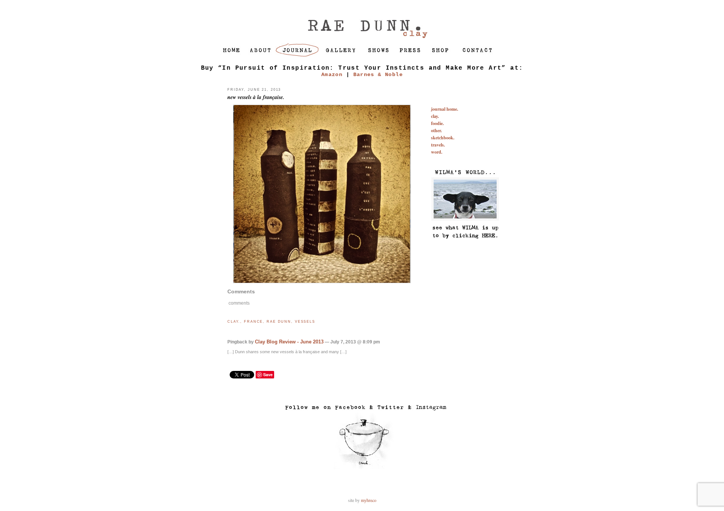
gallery (341, 50)
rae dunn (279, 321)
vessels (305, 321)
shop (439, 50)
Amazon (331, 75)
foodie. (437, 123)
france (253, 321)
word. (436, 152)
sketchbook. (442, 137)
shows (378, 50)
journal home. (444, 109)
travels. (438, 145)
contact (476, 50)
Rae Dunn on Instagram (427, 407)
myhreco (368, 500)
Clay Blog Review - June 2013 (289, 342)
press (408, 50)
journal (297, 50)
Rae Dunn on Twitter (386, 407)
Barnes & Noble (378, 75)
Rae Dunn (362, 21)
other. (436, 130)
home (229, 50)
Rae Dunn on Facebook (350, 407)
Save (268, 374)
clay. (233, 321)
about (260, 50)
